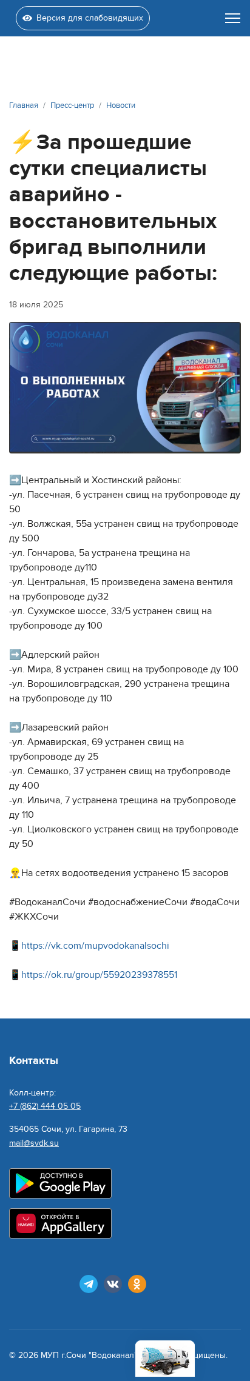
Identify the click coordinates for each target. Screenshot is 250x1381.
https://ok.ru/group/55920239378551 (99, 975)
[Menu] (232, 18)
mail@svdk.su (34, 1143)
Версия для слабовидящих (89, 18)
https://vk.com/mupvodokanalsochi (95, 946)
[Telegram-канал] (88, 1284)
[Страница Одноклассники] (137, 1284)
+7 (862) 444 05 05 (45, 1106)
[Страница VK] (113, 1284)
